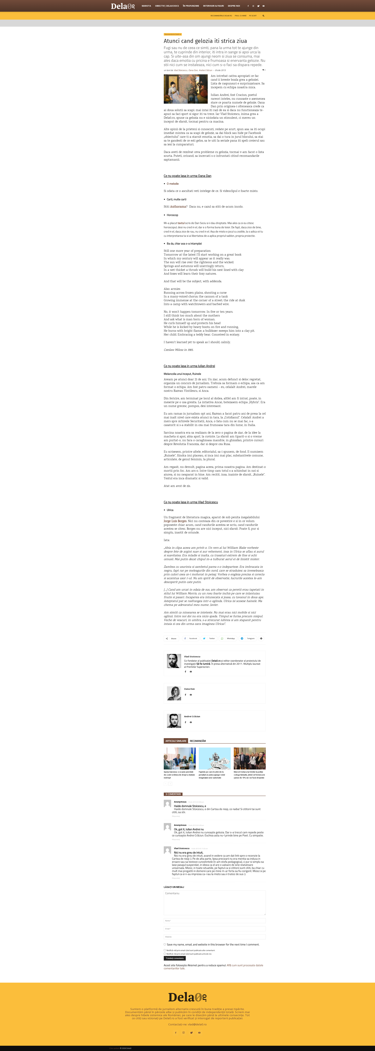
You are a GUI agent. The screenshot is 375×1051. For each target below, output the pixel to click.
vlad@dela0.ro (197, 1024)
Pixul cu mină (240, 15)
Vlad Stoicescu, (181, 70)
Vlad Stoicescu (192, 656)
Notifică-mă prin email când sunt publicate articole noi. (189, 953)
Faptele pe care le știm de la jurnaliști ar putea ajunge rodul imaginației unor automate (212, 775)
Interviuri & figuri (213, 5)
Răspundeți (176, 816)
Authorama (178, 207)
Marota (146, 5)
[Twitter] (258, 6)
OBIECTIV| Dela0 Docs (167, 5)
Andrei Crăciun (205, 70)
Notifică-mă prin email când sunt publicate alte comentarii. (191, 950)
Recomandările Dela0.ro (221, 15)
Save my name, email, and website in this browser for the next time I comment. (213, 944)
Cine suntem (114, 1048)
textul (181, 223)
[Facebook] (248, 6)
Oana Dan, (193, 70)
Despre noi (234, 5)
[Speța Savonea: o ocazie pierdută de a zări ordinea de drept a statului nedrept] (180, 758)
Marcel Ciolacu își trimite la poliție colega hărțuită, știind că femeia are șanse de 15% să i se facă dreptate (249, 775)
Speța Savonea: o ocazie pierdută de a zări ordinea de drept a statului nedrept (179, 775)
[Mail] (191, 672)
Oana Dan (189, 688)
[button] (263, 15)
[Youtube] (263, 6)
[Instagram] (253, 6)
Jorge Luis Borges (175, 521)
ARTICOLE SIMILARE (176, 741)
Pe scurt (253, 15)
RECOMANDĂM (198, 741)
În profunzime (191, 5)
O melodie (173, 183)
